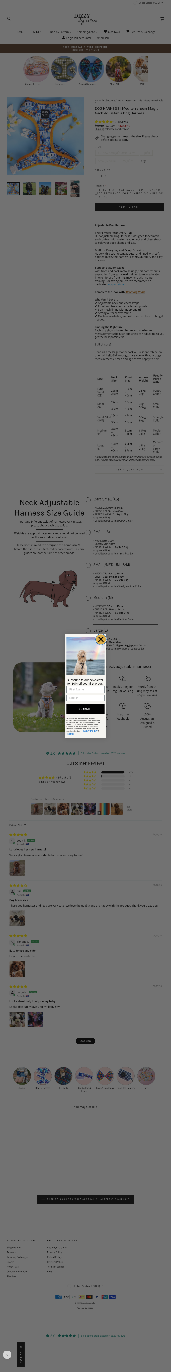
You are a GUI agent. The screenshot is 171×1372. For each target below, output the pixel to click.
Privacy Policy (89, 730)
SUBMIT (85, 709)
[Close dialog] (101, 639)
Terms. (70, 733)
